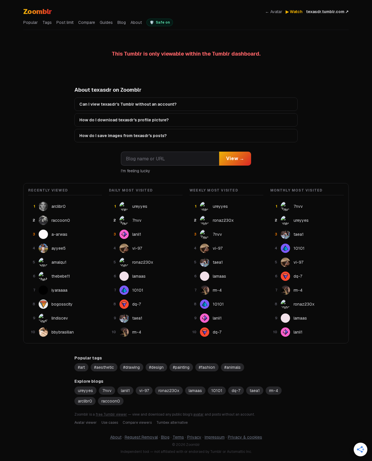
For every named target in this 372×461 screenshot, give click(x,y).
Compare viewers (137, 422)
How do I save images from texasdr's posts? (123, 135)
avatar (198, 414)
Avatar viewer (85, 422)
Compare (86, 22)
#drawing (131, 367)
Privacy (194, 437)
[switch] (159, 22)
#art (81, 367)
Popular (30, 22)
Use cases (109, 422)
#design (156, 367)
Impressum (215, 437)
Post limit (65, 22)
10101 (216, 390)
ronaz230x (168, 390)
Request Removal (141, 437)
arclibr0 (85, 401)
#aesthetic (104, 367)
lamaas (195, 390)
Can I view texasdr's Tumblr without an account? (127, 104)
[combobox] (170, 159)
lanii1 (125, 390)
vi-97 (144, 390)
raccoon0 (110, 401)
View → (235, 158)
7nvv (107, 390)
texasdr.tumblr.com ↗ (327, 11)
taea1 (255, 390)
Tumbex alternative (172, 422)
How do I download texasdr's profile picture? (124, 120)
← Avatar (273, 11)
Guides (106, 22)
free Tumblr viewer (111, 414)
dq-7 (236, 390)
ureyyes (85, 390)
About (136, 22)
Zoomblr (37, 11)
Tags (47, 22)
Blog (121, 22)
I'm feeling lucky (135, 170)
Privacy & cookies (245, 437)
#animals (232, 367)
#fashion (207, 367)
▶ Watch (294, 11)
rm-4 (273, 390)
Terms (178, 437)
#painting (181, 367)
